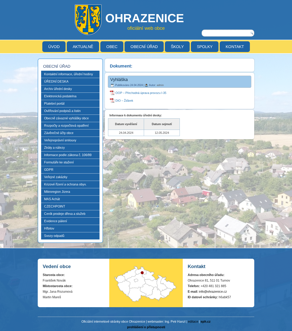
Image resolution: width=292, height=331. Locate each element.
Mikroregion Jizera (57, 191)
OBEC (111, 46)
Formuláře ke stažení (59, 162)
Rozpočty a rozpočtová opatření (66, 125)
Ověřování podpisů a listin (62, 111)
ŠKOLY (177, 46)
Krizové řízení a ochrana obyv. (65, 184)
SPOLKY (205, 46)
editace (193, 321)
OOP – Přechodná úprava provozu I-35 (140, 93)
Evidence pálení (55, 221)
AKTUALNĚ (83, 46)
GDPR (48, 169)
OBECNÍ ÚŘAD (144, 46)
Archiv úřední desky (58, 89)
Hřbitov (49, 228)
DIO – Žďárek (124, 100)
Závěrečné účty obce (58, 133)
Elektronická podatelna (60, 96)
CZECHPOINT (54, 206)
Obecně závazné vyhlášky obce (66, 118)
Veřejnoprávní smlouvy (60, 140)
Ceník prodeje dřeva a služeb (64, 213)
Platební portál (54, 103)
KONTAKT (235, 46)
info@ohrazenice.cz (213, 291)
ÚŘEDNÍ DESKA (56, 81)
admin (160, 85)
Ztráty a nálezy (54, 147)
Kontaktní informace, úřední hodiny (68, 74)
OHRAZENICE (144, 18)
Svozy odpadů (54, 235)
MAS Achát (52, 199)
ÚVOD (54, 46)
